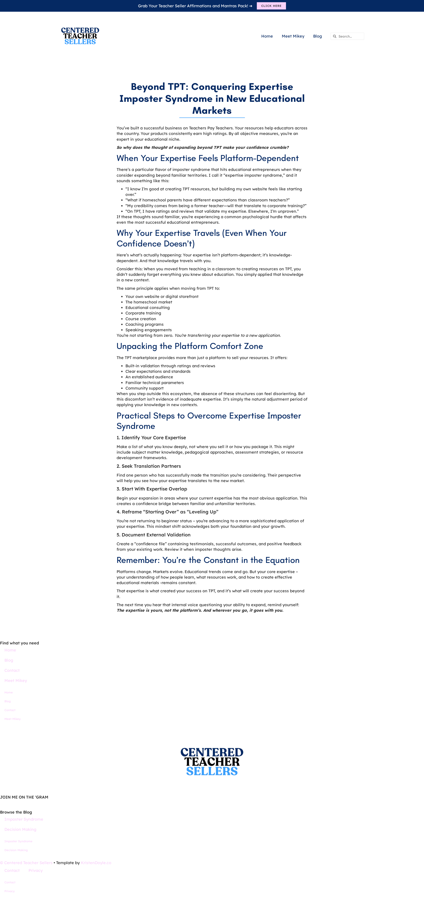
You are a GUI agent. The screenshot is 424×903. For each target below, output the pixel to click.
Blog (317, 36)
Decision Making (20, 829)
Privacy (35, 870)
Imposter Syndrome (23, 819)
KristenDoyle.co (96, 862)
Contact (12, 670)
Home (267, 36)
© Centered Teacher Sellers (26, 862)
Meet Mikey (293, 36)
